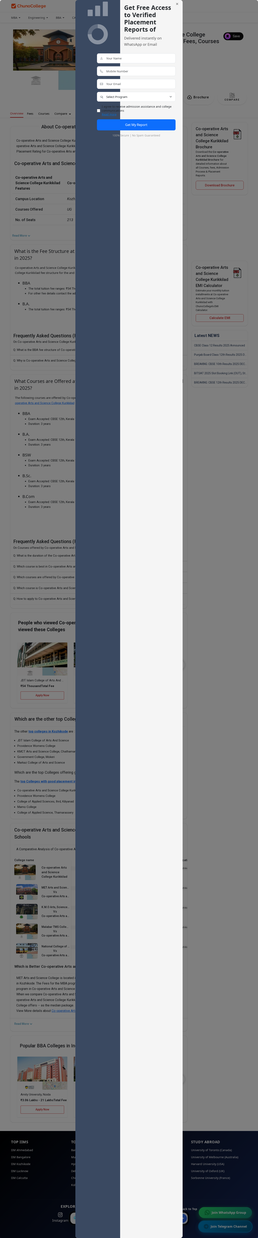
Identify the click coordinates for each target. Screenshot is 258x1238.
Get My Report (136, 124)
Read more (109, 114)
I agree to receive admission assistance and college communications (137, 110)
